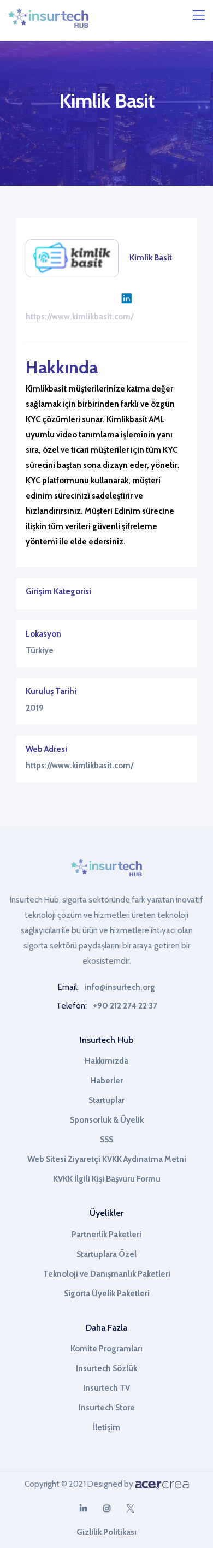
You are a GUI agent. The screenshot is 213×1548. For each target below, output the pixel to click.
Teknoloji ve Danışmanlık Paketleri (106, 1274)
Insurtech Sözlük (106, 1368)
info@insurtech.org (120, 987)
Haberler (106, 1081)
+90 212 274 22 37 (125, 1006)
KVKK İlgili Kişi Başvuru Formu (107, 1179)
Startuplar (106, 1100)
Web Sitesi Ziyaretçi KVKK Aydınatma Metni (106, 1159)
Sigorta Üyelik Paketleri (107, 1293)
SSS (106, 1139)
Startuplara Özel (106, 1254)
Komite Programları (106, 1349)
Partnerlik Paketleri (106, 1234)
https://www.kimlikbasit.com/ (79, 317)
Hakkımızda (106, 1061)
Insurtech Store (107, 1408)
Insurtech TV (106, 1388)
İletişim (106, 1427)
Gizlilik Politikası (106, 1532)
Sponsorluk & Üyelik (107, 1120)
